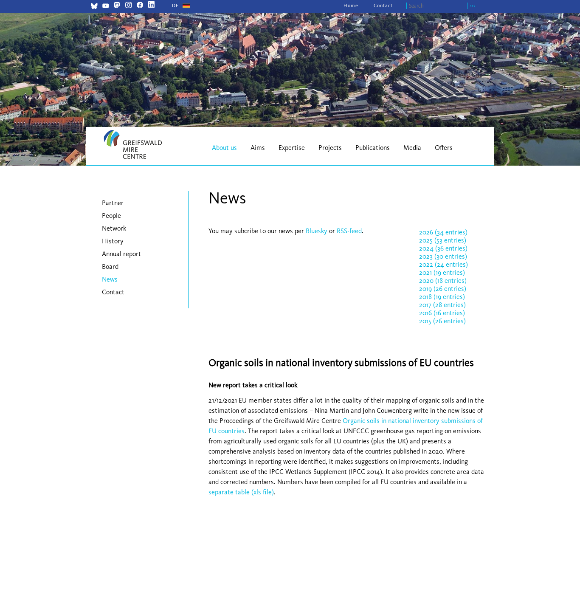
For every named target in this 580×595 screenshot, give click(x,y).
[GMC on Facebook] (140, 6)
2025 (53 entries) (442, 240)
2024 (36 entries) (443, 248)
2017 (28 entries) (442, 305)
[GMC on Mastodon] (117, 6)
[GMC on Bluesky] (94, 7)
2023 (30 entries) (443, 256)
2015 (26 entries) (442, 321)
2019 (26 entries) (442, 289)
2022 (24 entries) (443, 264)
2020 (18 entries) (443, 280)
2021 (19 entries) (442, 272)
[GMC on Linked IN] (151, 6)
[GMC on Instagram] (128, 6)
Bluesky (317, 231)
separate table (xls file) (241, 492)
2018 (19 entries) (442, 297)
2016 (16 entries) (442, 313)
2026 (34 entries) (443, 232)
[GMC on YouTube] (105, 7)
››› (472, 6)
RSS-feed (349, 231)
